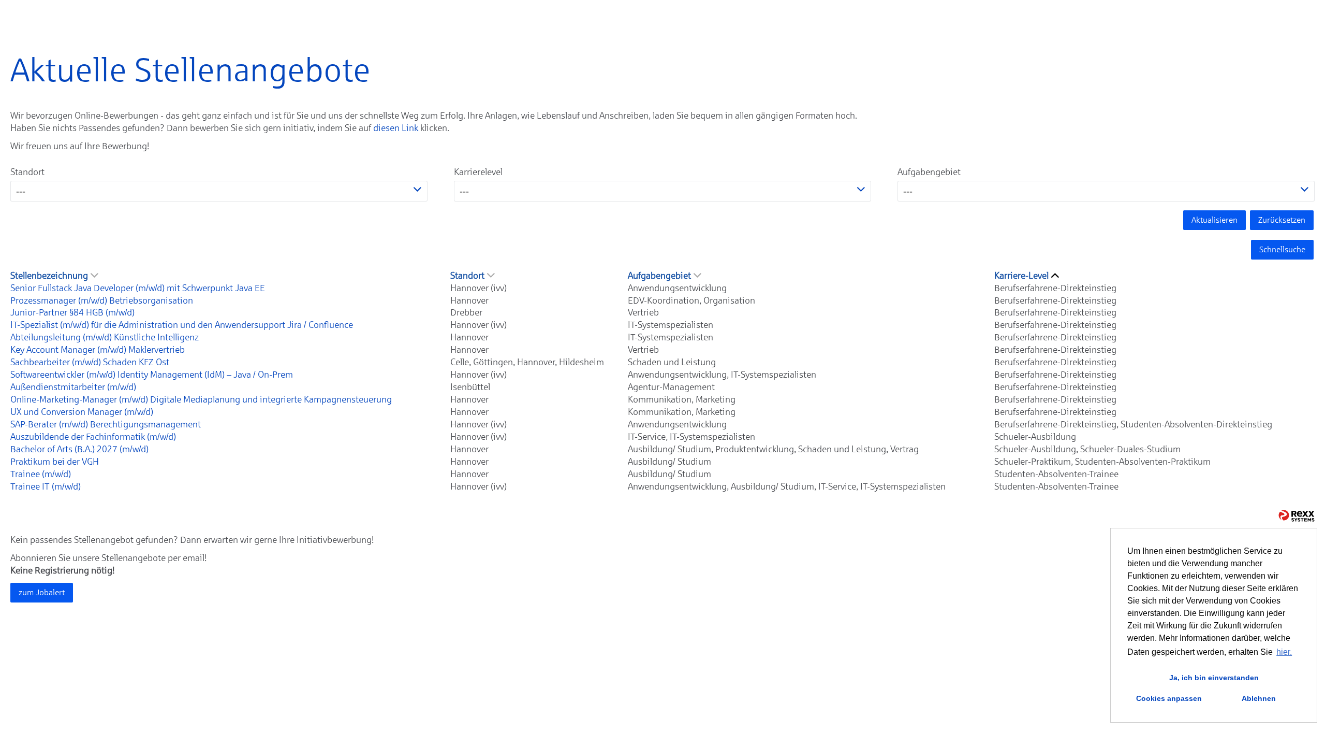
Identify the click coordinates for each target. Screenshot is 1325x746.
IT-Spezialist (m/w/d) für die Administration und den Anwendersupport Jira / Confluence (181, 325)
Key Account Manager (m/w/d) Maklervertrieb (97, 350)
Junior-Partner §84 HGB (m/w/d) (72, 312)
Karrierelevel (478, 172)
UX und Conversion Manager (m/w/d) (81, 412)
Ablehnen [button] (1259, 698)
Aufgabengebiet (929, 172)
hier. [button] (1284, 652)
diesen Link (395, 128)
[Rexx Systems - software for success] (1296, 516)
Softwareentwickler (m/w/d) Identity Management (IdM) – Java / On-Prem (151, 374)
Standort (27, 172)
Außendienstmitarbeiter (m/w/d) (73, 387)
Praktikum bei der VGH (54, 461)
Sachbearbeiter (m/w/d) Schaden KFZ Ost (89, 362)
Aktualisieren (1214, 220)
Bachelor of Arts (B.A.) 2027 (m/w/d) (79, 449)
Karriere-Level (1021, 275)
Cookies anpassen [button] (1169, 698)
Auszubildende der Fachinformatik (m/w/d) (93, 437)
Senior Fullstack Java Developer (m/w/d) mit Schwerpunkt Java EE (137, 288)
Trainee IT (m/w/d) (45, 486)
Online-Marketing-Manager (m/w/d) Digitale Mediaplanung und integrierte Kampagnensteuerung (201, 399)
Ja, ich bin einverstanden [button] (1214, 677)
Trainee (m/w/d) (40, 474)
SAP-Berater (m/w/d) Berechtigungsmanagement (105, 424)
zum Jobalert (42, 592)
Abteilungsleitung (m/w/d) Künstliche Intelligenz (104, 337)
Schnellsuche (1282, 249)
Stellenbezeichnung (49, 275)
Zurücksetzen (1281, 220)
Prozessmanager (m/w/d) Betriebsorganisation (101, 300)
